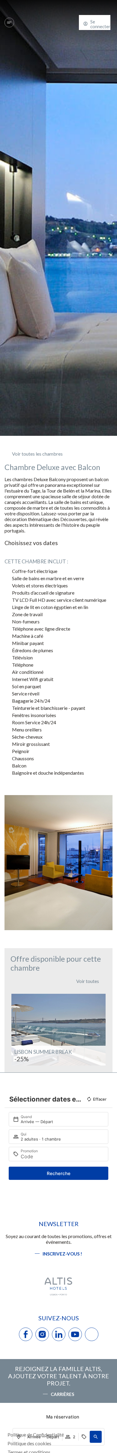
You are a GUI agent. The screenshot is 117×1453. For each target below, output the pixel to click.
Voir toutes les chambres (37, 454)
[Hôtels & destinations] (9, 22)
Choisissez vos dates (31, 542)
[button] (10, 863)
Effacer (99, 1099)
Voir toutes (87, 981)
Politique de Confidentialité (36, 1434)
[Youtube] (75, 1334)
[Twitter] (91, 1334)
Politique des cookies (29, 1443)
